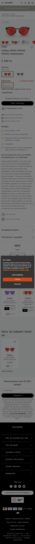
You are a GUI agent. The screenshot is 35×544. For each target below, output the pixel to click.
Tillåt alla (17, 279)
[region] (17, 272)
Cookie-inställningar (17, 274)
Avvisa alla (17, 284)
